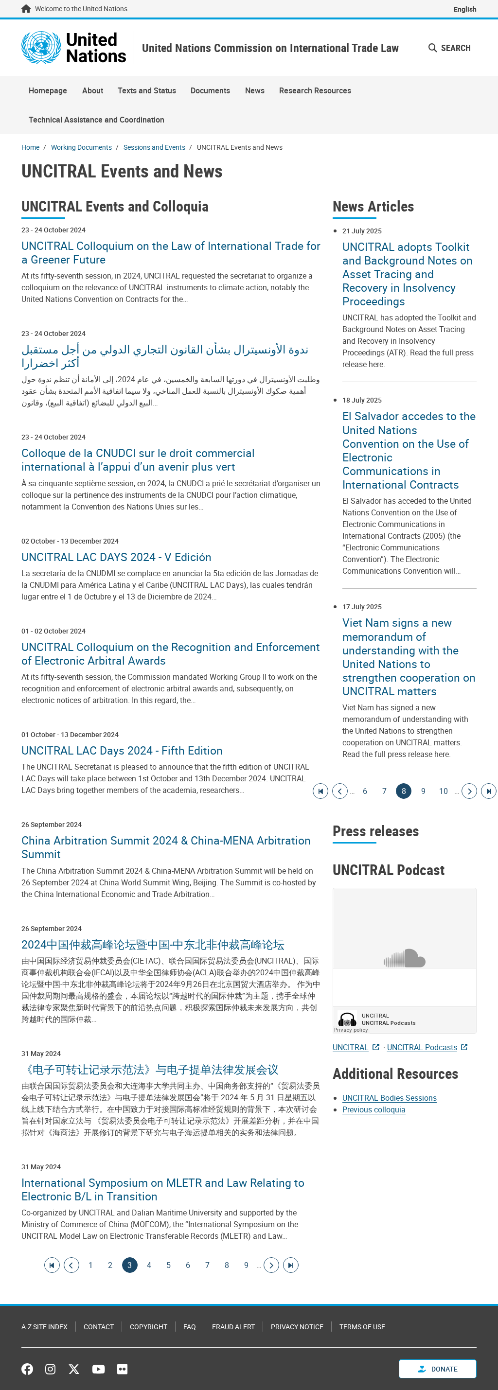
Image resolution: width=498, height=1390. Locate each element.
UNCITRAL (351, 1047)
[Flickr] (122, 1369)
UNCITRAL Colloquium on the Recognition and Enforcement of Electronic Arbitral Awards (170, 653)
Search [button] (455, 47)
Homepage (48, 90)
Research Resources (315, 90)
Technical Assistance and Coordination (96, 119)
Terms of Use (362, 1326)
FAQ (189, 1326)
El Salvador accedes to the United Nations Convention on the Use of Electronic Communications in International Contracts (409, 450)
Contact (99, 1326)
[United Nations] (73, 47)
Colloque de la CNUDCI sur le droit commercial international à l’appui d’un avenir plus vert (138, 459)
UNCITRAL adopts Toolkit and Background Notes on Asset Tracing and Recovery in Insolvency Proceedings (407, 274)
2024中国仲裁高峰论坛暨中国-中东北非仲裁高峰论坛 (153, 944)
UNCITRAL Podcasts (422, 1047)
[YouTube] (98, 1369)
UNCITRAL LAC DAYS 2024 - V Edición (116, 556)
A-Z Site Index (44, 1326)
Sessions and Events (154, 147)
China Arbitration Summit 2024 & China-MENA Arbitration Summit (166, 847)
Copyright (148, 1326)
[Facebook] (29, 1369)
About (92, 90)
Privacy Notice (297, 1326)
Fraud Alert (233, 1326)
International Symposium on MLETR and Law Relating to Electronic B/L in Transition (162, 1189)
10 (443, 791)
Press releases (376, 831)
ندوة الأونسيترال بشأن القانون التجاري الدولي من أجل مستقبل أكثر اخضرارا (164, 355)
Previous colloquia (374, 1109)
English (465, 9)
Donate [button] (444, 1368)
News (255, 90)
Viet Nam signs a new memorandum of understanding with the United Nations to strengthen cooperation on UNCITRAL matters (409, 657)
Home (30, 147)
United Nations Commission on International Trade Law (270, 48)
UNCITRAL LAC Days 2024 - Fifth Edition (122, 750)
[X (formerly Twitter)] (74, 1369)
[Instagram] (50, 1369)
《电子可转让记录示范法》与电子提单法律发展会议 (150, 1069)
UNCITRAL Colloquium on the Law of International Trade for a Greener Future (170, 252)
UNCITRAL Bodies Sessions (389, 1097)
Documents (210, 90)
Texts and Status (147, 90)
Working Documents (81, 147)
